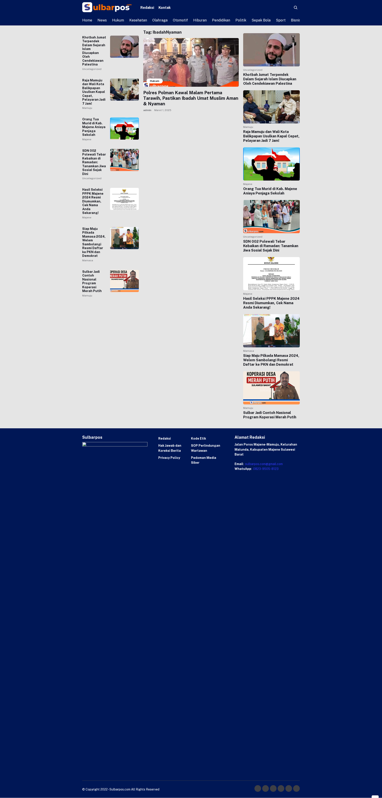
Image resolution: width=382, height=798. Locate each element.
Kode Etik (198, 438)
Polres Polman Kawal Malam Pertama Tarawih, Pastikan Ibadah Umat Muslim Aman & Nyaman (190, 98)
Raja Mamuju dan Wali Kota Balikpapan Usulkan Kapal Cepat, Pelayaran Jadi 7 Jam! (93, 92)
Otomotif (180, 20)
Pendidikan (221, 20)
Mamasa (87, 260)
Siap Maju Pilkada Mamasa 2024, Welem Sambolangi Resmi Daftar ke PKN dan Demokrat (93, 242)
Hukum (118, 20)
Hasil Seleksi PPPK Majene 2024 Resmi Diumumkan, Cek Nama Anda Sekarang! (92, 201)
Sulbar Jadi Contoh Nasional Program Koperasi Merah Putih (92, 281)
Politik (240, 20)
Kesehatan (138, 20)
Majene (86, 139)
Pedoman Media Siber (203, 460)
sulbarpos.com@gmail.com (263, 464)
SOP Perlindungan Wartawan (205, 448)
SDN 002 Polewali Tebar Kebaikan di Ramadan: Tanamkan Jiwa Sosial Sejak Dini (94, 162)
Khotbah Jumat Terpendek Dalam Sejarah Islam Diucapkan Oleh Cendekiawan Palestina (94, 51)
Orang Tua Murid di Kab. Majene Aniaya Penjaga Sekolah (93, 127)
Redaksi (147, 8)
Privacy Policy (169, 458)
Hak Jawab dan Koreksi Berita (169, 448)
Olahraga (160, 20)
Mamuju (87, 108)
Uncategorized (91, 69)
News (102, 20)
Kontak (165, 8)
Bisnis (296, 20)
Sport (281, 20)
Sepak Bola (261, 20)
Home (87, 20)
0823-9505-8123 (265, 469)
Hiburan (200, 20)
